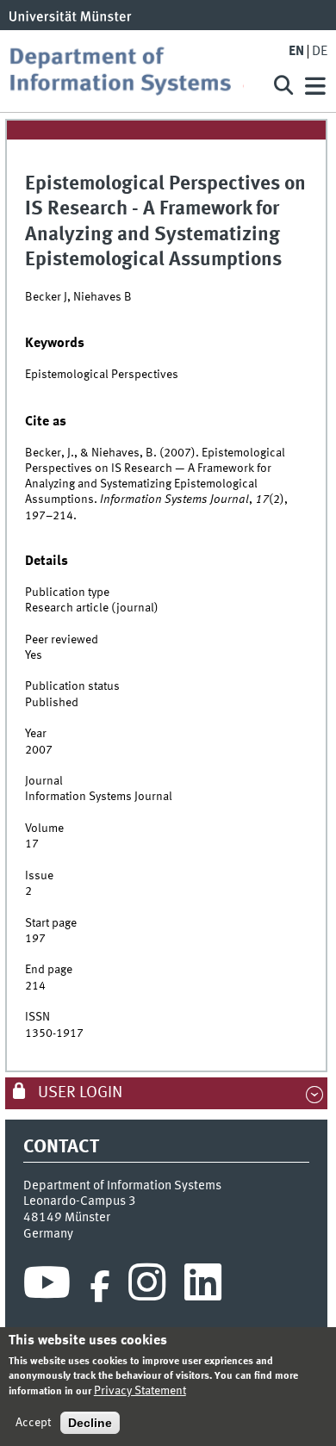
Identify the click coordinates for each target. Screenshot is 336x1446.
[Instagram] (146, 1286)
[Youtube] (47, 1286)
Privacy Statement (140, 1391)
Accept (33, 1423)
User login (78, 1093)
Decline (90, 1423)
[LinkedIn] (202, 1286)
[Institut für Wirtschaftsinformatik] (133, 71)
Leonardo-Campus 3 (79, 1201)
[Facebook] (100, 1286)
